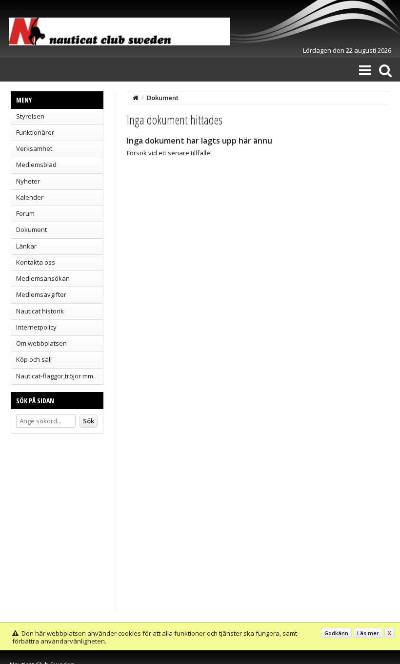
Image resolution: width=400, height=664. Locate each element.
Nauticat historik (40, 311)
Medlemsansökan (43, 278)
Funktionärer (35, 132)
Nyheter (28, 181)
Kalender (29, 197)
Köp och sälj (34, 359)
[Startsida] (136, 97)
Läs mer (368, 633)
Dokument (31, 229)
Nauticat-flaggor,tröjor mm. (55, 376)
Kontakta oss (35, 262)
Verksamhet (34, 148)
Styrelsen (30, 116)
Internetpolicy (36, 327)
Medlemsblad (36, 164)
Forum (25, 213)
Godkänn (336, 633)
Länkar (26, 246)
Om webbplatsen (41, 343)
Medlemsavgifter (41, 294)
